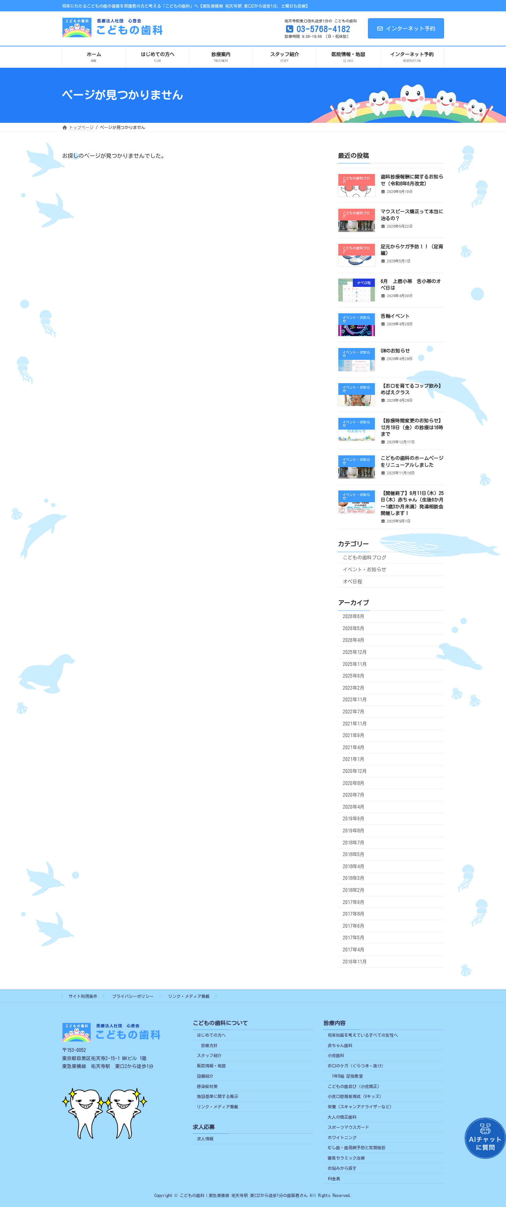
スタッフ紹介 (209, 1055)
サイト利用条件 (82, 996)
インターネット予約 (410, 28)
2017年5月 (354, 937)
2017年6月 (354, 925)
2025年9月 (354, 675)
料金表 (334, 1178)
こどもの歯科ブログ (364, 557)
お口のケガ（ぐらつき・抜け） (357, 1066)
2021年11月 (355, 723)
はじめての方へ (211, 1035)
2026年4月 (354, 640)
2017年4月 (354, 949)
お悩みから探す (342, 1168)
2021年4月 (354, 747)
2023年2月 (354, 687)
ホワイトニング (342, 1137)
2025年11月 (355, 663)
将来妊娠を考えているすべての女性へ (363, 1035)
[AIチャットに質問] (485, 1138)
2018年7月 (354, 842)
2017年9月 (354, 901)
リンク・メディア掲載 (189, 996)
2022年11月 (355, 699)
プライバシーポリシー (133, 996)
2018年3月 (354, 878)
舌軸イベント (395, 316)
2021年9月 (354, 735)
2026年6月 (354, 616)
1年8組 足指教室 (347, 1076)
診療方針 (209, 1045)
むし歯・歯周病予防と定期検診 (357, 1147)
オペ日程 (352, 581)
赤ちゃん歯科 (340, 1045)
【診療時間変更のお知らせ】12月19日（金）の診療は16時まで (412, 427)
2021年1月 (354, 759)
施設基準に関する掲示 (217, 1096)
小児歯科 (336, 1055)
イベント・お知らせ (364, 569)
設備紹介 (205, 1076)
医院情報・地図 (211, 1066)
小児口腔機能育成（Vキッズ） (355, 1096)
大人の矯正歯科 (342, 1117)
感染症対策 (207, 1086)
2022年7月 (354, 711)
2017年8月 (354, 914)
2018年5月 (354, 854)
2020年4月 (354, 806)
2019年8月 (354, 830)
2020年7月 (354, 795)
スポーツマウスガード (348, 1127)
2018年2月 (354, 890)
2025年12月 (355, 652)
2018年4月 (354, 866)
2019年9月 (354, 818)
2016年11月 (355, 961)
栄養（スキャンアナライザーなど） (361, 1106)
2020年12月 (355, 771)
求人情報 (205, 1138)
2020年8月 (354, 782)
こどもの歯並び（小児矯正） (354, 1086)
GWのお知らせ (395, 350)
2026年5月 (354, 628)
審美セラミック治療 (346, 1158)
